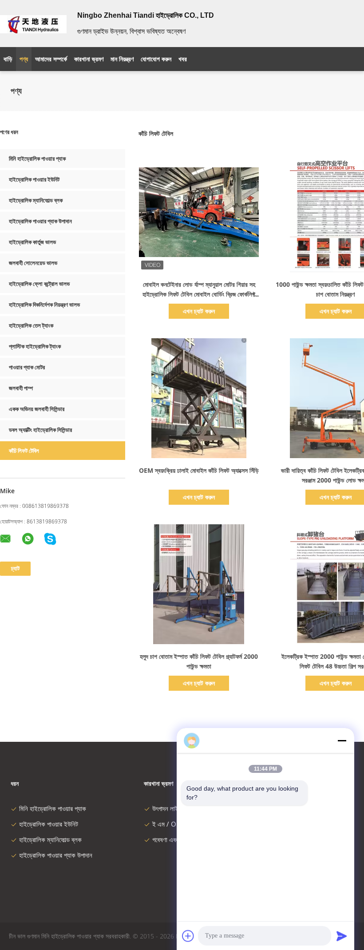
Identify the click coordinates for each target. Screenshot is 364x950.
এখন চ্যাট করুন (199, 311)
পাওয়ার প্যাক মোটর (27, 367)
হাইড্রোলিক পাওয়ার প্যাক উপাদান (40, 221)
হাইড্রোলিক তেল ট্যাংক (31, 325)
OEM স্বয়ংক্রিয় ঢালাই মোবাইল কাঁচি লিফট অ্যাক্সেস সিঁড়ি (199, 470)
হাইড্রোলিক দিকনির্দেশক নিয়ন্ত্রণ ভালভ (44, 305)
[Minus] (341, 740)
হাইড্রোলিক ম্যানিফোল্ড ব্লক (36, 200)
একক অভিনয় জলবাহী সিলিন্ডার (36, 409)
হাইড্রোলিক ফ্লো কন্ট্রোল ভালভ (39, 284)
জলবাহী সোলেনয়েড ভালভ (33, 263)
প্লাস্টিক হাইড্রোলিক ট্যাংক (35, 346)
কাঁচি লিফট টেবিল (24, 451)
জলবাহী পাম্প (21, 388)
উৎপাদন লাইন (167, 808)
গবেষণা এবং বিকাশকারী (177, 839)
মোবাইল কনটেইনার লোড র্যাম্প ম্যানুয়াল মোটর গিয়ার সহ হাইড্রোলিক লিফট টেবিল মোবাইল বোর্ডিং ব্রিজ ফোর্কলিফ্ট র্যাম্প (198, 294)
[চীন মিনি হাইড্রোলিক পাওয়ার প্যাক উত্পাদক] (33, 23)
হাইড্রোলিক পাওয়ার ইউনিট (34, 179)
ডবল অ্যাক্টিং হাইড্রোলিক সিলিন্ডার (40, 430)
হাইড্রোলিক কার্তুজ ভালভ (32, 242)
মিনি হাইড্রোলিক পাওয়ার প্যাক (37, 158)
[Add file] (188, 936)
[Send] (342, 936)
